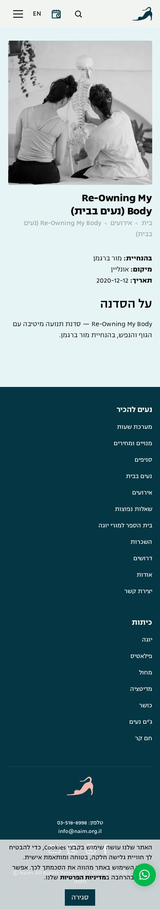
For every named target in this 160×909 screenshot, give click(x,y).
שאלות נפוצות (133, 509)
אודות (144, 575)
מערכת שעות (134, 427)
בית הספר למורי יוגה (125, 525)
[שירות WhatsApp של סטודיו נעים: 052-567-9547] (144, 874)
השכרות (141, 542)
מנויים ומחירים (133, 443)
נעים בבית (139, 476)
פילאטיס (141, 656)
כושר (145, 705)
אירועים (121, 223)
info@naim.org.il (80, 831)
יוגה (147, 639)
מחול (145, 672)
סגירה (80, 897)
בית (147, 223)
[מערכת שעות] (56, 14)
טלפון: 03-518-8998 (80, 822)
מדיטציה (141, 689)
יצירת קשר (138, 591)
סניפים (143, 460)
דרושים (142, 558)
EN (37, 13)
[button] (16, 14)
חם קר (143, 738)
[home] (142, 14)
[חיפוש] (78, 14)
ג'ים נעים (140, 722)
